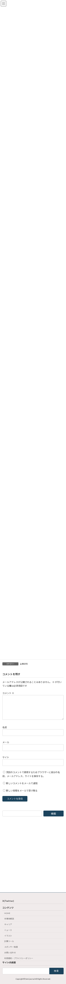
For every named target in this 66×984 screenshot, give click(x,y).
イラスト (8, 936)
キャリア (8, 924)
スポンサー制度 (11, 947)
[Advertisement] (33, 854)
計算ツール (9, 941)
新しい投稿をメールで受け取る (21, 790)
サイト (5, 757)
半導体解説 (9, 919)
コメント (8, 693)
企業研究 (24, 664)
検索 (53, 813)
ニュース (8, 930)
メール (5, 742)
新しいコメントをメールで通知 (21, 783)
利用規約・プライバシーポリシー (18, 958)
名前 (4, 727)
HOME (7, 913)
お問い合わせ (10, 952)
